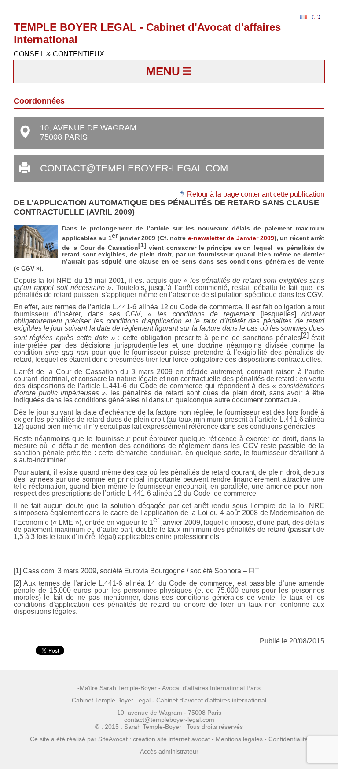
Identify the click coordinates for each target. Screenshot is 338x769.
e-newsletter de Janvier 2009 (231, 237)
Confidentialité (288, 739)
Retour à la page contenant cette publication (254, 194)
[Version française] (304, 17)
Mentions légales (239, 739)
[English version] (316, 17)
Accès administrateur (169, 751)
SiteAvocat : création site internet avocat (154, 739)
